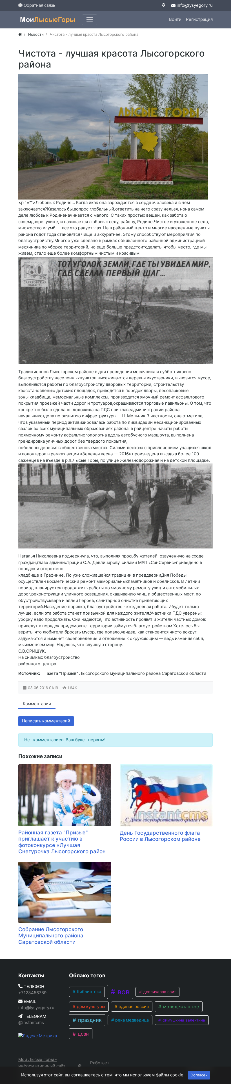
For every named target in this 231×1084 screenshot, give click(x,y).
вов (122, 991)
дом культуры (90, 1006)
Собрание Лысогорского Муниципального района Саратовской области (50, 935)
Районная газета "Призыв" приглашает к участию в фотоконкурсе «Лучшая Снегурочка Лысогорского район (62, 842)
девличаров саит (159, 991)
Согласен (199, 1075)
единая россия (133, 1006)
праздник (89, 1020)
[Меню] (89, 19)
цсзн (82, 1034)
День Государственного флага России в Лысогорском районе (160, 836)
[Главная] (20, 34)
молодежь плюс (180, 1006)
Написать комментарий (46, 721)
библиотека (88, 991)
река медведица (131, 1020)
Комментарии (37, 703)
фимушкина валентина (183, 1020)
